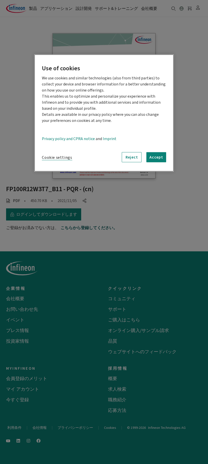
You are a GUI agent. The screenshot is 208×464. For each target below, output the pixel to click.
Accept (156, 157)
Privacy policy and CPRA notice (68, 139)
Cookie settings (57, 157)
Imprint (109, 139)
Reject (132, 157)
